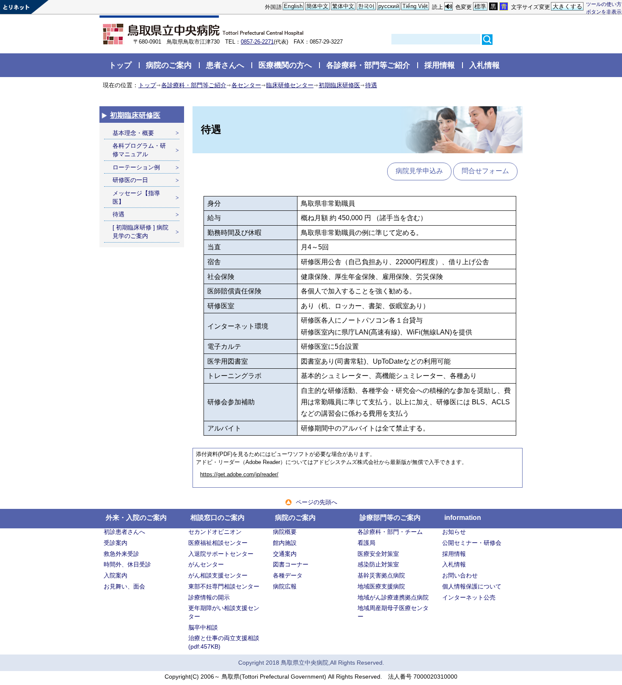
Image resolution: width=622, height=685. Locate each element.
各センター (246, 85)
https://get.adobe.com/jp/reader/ (239, 475)
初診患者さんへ (124, 531)
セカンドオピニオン (215, 531)
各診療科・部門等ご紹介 (368, 65)
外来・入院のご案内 (136, 517)
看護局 (366, 542)
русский (388, 6)
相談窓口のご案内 (217, 517)
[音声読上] (448, 6)
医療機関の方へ (285, 65)
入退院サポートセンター (220, 553)
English (293, 6)
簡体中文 (317, 6)
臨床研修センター (290, 85)
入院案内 (115, 575)
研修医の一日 (130, 180)
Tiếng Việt (415, 6)
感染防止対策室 (378, 564)
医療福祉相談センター (218, 542)
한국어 (366, 6)
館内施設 (285, 542)
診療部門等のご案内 (390, 517)
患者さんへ (225, 65)
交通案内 (285, 553)
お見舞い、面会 (124, 586)
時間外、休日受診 (127, 564)
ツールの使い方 (604, 4)
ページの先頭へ (316, 502)
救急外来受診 (121, 553)
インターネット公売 (468, 597)
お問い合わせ (460, 575)
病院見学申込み (419, 170)
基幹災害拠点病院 (381, 575)
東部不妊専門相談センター (223, 586)
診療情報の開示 (209, 597)
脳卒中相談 (203, 627)
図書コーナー (290, 564)
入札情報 (484, 65)
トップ (120, 65)
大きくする (568, 6)
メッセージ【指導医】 (136, 197)
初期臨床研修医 (339, 85)
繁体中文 (343, 6)
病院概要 (285, 531)
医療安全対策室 (378, 553)
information (462, 517)
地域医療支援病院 (381, 586)
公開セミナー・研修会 (471, 542)
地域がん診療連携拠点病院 (393, 597)
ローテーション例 (136, 167)
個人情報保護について (471, 586)
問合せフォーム (485, 170)
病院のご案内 (169, 65)
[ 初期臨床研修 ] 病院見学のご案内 (140, 231)
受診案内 (115, 542)
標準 (480, 6)
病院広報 (285, 586)
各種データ (288, 575)
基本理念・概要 (133, 133)
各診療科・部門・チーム (390, 531)
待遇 (371, 85)
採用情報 (439, 65)
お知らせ (454, 531)
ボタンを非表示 (604, 11)
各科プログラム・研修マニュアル (139, 149)
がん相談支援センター (218, 575)
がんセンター (206, 564)
